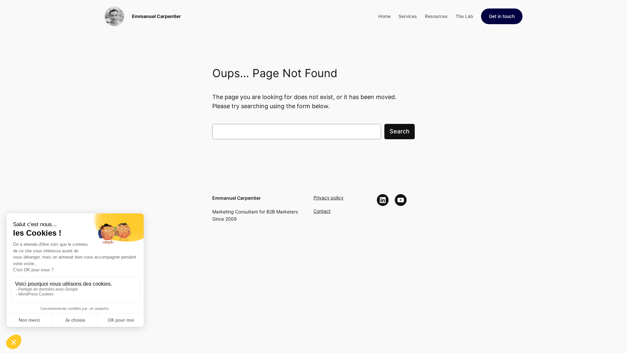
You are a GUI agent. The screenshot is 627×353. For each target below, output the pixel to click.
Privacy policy (329, 197)
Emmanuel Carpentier (156, 16)
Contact (322, 211)
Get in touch (502, 16)
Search (400, 131)
